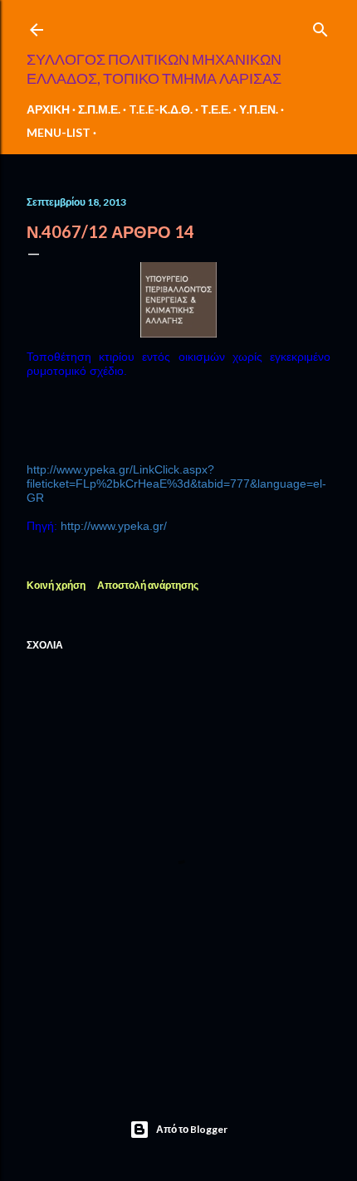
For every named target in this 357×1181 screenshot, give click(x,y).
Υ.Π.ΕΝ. (258, 109)
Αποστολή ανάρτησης (147, 585)
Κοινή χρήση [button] (56, 585)
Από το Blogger (191, 1129)
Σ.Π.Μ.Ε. (99, 109)
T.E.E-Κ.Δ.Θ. (161, 109)
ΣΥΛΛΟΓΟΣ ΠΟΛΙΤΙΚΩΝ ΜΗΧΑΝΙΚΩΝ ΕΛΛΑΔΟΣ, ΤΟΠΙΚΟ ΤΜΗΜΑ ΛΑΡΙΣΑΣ (154, 68)
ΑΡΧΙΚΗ (48, 109)
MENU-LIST (58, 132)
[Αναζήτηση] (320, 26)
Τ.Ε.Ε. (216, 109)
